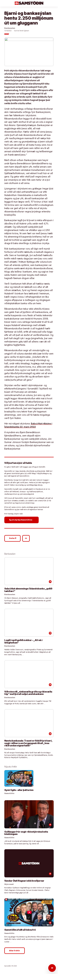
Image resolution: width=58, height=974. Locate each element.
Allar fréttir (14, 951)
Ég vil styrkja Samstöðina (22, 520)
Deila (13, 538)
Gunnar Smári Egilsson (21, 31)
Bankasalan (9, 28)
